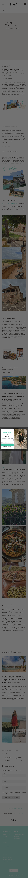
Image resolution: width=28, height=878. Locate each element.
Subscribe (7, 444)
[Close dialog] (26, 430)
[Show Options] (12, 443)
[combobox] (7, 443)
